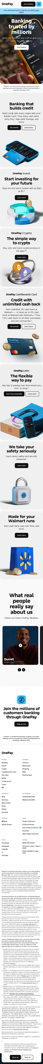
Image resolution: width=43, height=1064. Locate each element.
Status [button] (4, 809)
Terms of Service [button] (28, 821)
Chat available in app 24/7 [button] (30, 852)
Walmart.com (25, 976)
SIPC (12, 905)
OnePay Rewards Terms (29, 983)
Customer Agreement (29, 924)
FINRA (8, 905)
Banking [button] (5, 762)
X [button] (2, 852)
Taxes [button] (4, 784)
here (16, 931)
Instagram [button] (5, 846)
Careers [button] (25, 762)
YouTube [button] (5, 855)
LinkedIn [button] (5, 849)
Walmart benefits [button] (28, 800)
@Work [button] (4, 821)
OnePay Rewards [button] (28, 796)
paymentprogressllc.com (20, 1029)
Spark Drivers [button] (7, 824)
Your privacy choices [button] (30, 827)
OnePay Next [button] (27, 775)
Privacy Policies (17, 1049)
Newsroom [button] (26, 766)
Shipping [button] (25, 769)
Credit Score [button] (6, 781)
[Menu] (38, 4)
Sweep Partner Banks (25, 883)
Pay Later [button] (5, 775)
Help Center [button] (6, 803)
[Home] (7, 4)
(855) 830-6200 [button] (28, 843)
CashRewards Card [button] (9, 772)
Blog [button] (3, 796)
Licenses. (13, 963)
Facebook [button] (5, 843)
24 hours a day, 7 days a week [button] (31, 847)
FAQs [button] (24, 772)
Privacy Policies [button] (28, 824)
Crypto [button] (4, 769)
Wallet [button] (4, 778)
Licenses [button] (25, 831)
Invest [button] (4, 766)
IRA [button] (3, 787)
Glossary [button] (5, 800)
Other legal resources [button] (30, 834)
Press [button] (4, 806)
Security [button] (5, 812)
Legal (24, 818)
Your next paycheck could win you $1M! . (21, 11)
